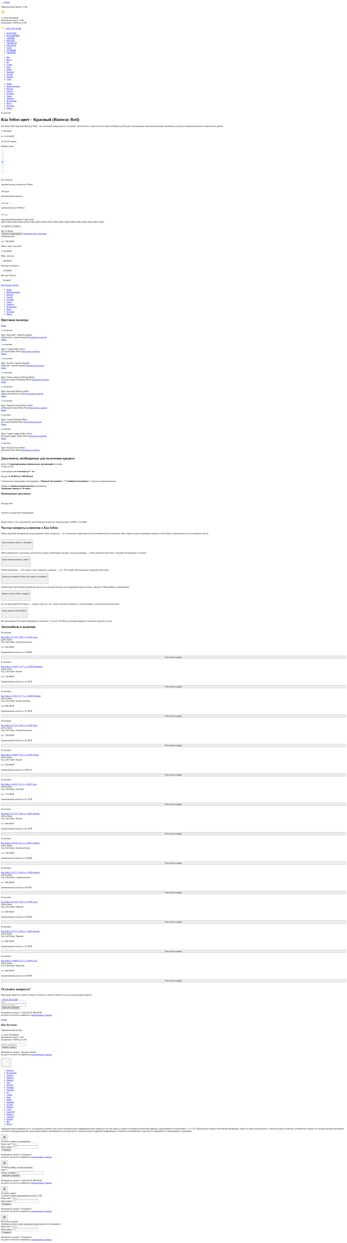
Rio (8, 57)
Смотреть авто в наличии (35, 233)
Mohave (10, 1114)
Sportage (10, 72)
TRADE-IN (12, 43)
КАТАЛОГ (12, 33)
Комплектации (13, 86)
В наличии (12, 101)
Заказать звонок (8, 1047)
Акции (10, 91)
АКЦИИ (11, 38)
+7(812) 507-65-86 (13, 28)
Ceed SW (11, 1112)
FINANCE (11, 45)
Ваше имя (6, 1144)
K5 (8, 62)
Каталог (10, 1070)
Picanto (10, 1119)
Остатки (10, 106)
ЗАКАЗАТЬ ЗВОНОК (10, 1008)
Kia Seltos (19, 637)
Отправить (6, 1150)
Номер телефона (9, 1173)
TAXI (9, 48)
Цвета (9, 108)
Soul (8, 67)
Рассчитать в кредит (173, 657)
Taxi (8, 1082)
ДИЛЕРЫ (11, 53)
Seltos (9, 69)
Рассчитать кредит (10, 285)
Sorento (10, 77)
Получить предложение (12, 234)
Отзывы (10, 93)
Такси (9, 96)
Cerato (9, 64)
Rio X (9, 60)
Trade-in (10, 98)
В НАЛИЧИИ (13, 35)
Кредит (10, 89)
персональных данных (41, 1015)
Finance (10, 1080)
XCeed (10, 74)
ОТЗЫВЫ (11, 50)
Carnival (10, 1117)
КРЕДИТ (11, 40)
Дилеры (10, 1090)
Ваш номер (7, 1147)
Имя (4, 1170)
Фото (9, 103)
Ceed (9, 79)
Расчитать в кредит (38, 337)
